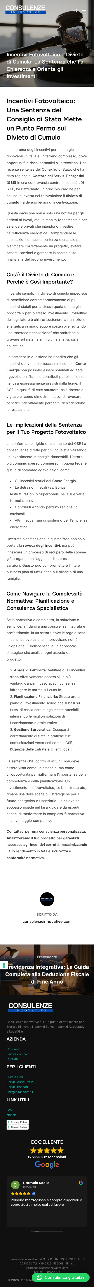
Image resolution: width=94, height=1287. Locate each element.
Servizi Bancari (17, 1087)
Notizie (12, 1115)
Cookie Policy (19, 1127)
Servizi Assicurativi (20, 1082)
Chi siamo (13, 1049)
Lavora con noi (17, 1054)
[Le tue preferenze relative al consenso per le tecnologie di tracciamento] (4, 965)
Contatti (12, 1059)
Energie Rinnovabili (20, 1092)
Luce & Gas (15, 1077)
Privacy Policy (19, 1122)
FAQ (10, 1110)
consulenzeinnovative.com (47, 921)
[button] (61, 1277)
